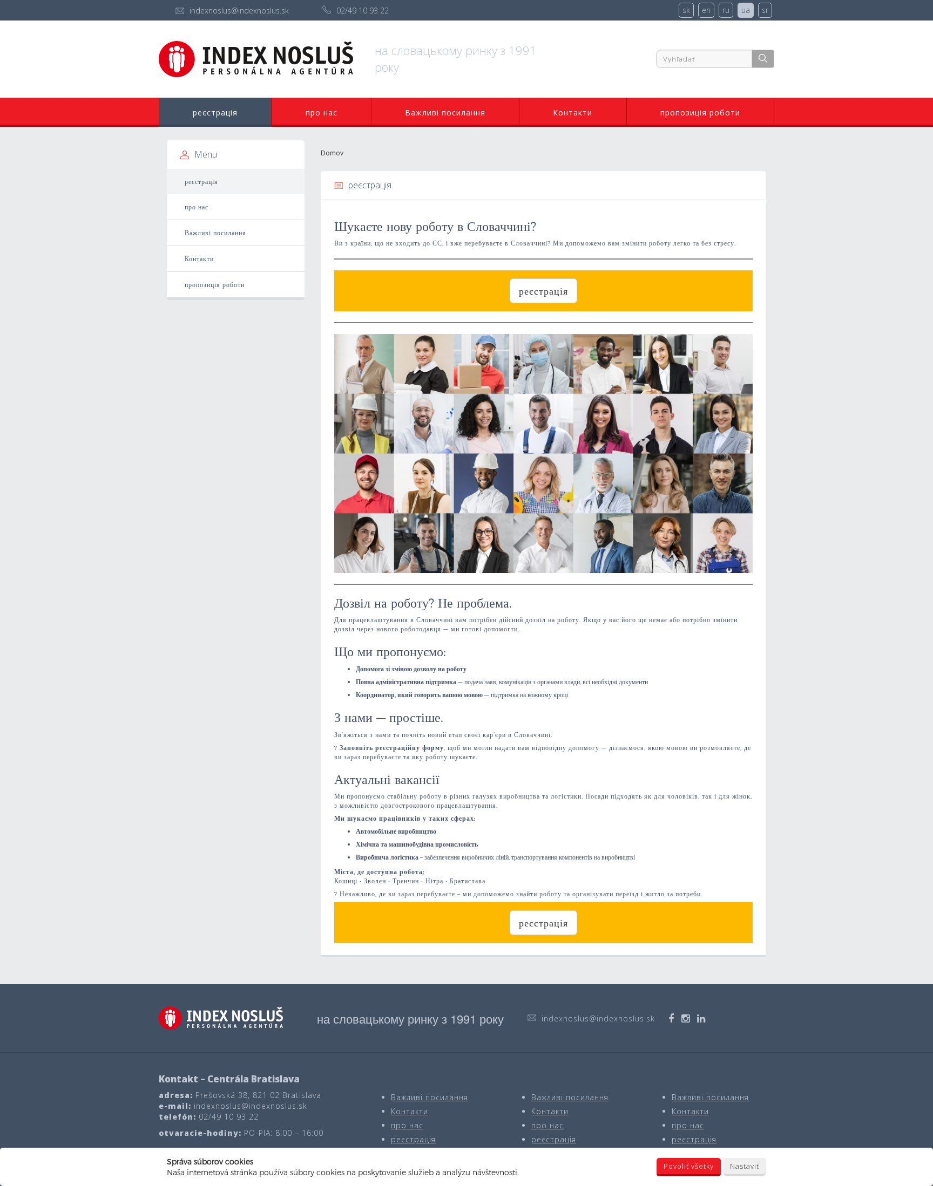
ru (725, 10)
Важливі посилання (445, 112)
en (706, 10)
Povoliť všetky (689, 1166)
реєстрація (215, 112)
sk (686, 10)
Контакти (572, 112)
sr (765, 10)
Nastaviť (744, 1166)
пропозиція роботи (700, 112)
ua (745, 10)
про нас (321, 112)
